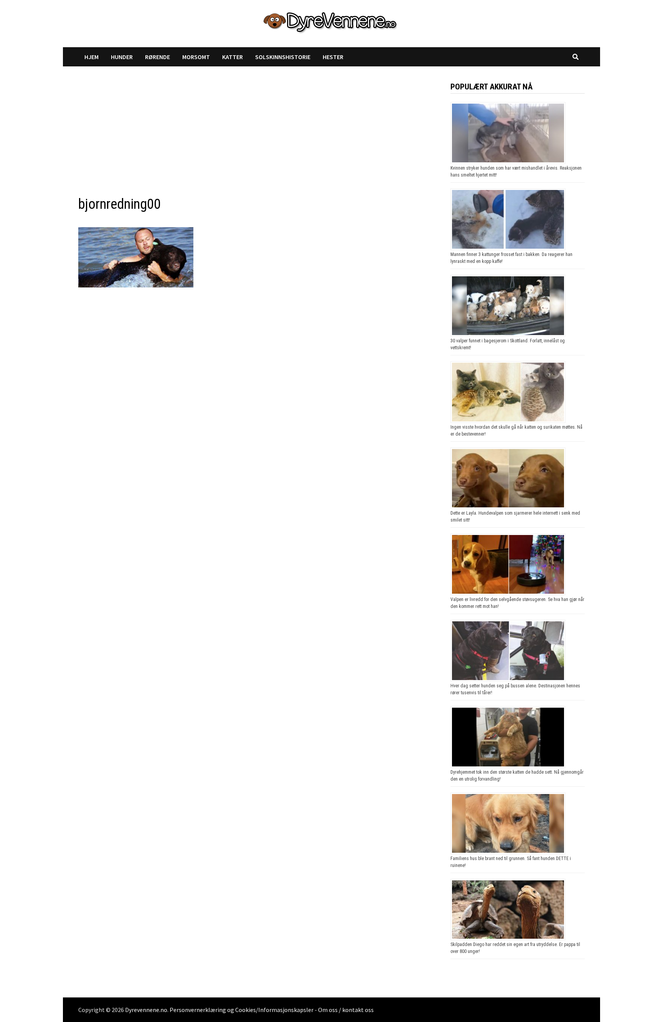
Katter (232, 57)
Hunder (122, 57)
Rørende (157, 57)
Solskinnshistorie (282, 57)
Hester (333, 57)
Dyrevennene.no (146, 1010)
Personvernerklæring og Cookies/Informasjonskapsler (241, 1010)
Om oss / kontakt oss (346, 1010)
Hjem (91, 57)
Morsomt (196, 57)
